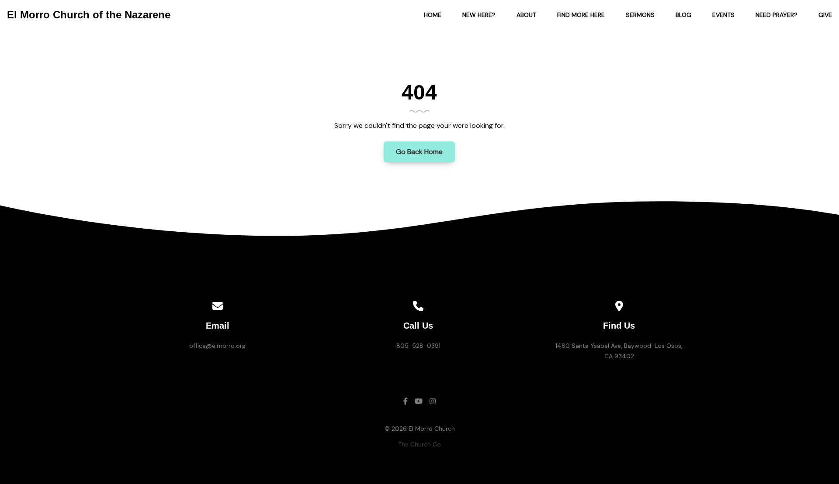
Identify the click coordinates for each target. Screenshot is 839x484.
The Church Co (419, 444)
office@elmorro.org (217, 346)
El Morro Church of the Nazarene (88, 15)
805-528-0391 (418, 346)
